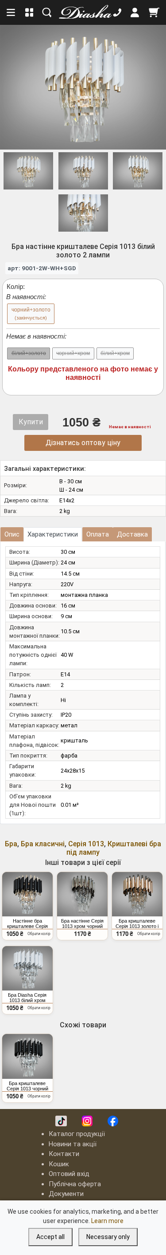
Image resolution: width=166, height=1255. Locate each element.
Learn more (107, 1220)
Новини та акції (73, 1144)
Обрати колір (38, 933)
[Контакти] (117, 12)
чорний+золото (31, 313)
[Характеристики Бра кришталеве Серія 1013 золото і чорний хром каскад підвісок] (137, 894)
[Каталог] (29, 12)
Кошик (59, 1164)
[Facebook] (113, 1121)
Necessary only (108, 1236)
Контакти (64, 1154)
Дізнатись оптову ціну (83, 442)
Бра (11, 844)
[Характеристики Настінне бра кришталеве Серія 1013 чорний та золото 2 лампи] (27, 894)
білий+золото (29, 353)
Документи (66, 1194)
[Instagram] (87, 1121)
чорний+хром (73, 353)
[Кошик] (154, 12)
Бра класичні (43, 844)
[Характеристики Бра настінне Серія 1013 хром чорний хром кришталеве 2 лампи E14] (82, 894)
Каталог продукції (77, 1134)
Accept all (50, 1236)
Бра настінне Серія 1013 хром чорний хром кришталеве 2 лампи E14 (82, 923)
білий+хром (115, 353)
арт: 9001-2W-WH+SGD (42, 268)
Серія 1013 (86, 844)
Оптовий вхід (69, 1174)
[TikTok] (61, 1121)
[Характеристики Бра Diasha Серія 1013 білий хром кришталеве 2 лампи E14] (27, 968)
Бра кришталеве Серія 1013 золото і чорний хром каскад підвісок (137, 923)
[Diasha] (82, 12)
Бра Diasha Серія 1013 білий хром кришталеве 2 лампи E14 (27, 997)
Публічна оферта (75, 1184)
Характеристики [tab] (52, 534)
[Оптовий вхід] (135, 12)
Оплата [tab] (97, 534)
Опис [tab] (11, 534)
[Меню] (11, 12)
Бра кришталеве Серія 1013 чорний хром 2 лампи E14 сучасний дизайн (27, 1086)
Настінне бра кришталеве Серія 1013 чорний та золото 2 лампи (27, 923)
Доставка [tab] (132, 534)
